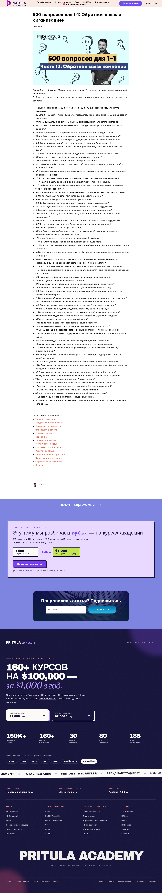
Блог (77, 2)
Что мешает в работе (46, 430)
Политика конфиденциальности (121, 881)
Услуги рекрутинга (91, 829)
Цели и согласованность (48, 426)
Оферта (102, 881)
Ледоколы (40, 465)
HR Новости (127, 825)
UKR (148, 3)
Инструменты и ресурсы (47, 444)
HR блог (125, 816)
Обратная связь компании (48, 461)
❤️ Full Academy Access (74, 5)
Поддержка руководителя (48, 423)
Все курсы (10, 833)
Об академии (127, 811)
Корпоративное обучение (95, 820)
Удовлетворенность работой (50, 454)
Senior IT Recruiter (14, 829)
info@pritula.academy (146, 881)
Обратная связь (43, 433)
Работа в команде (44, 451)
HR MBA (87, 2)
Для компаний (68, 792)
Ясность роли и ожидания (48, 458)
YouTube (126, 829)
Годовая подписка (91, 811)
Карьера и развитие (45, 440)
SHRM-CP (49, 833)
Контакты (126, 833)
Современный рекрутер (17, 825)
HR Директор (12, 811)
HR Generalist (12, 816)
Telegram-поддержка (19, 792)
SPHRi (47, 829)
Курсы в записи (63, 2)
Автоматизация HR (53, 820)
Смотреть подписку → (29, 564)
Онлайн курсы (44, 2)
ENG (155, 3)
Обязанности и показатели (49, 447)
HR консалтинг (90, 825)
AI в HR (47, 811)
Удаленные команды (45, 419)
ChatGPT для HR (52, 816)
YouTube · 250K (118, 792)
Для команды (89, 816)
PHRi (46, 825)
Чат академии (102, 2)
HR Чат (125, 820)
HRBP (8, 820)
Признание (41, 437)
